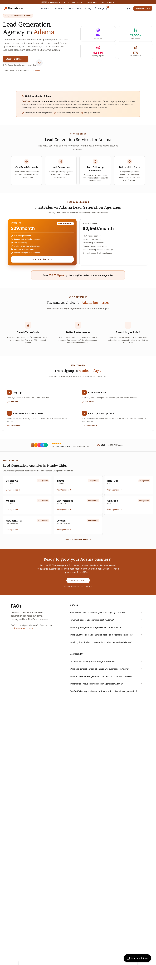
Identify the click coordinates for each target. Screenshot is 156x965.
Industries (59, 8)
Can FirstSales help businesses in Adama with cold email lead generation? (103, 691)
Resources (74, 8)
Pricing (88, 8)
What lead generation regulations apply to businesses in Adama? (99, 669)
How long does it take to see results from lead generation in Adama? (101, 642)
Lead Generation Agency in (21, 70)
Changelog (103, 8)
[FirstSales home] (13, 8)
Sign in (128, 8)
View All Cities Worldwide (76, 539)
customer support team (22, 628)
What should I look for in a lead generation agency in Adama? (97, 612)
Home (5, 70)
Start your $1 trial (143, 8)
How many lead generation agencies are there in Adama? (96, 627)
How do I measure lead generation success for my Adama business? (101, 676)
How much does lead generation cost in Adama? (92, 620)
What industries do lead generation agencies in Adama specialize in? (101, 634)
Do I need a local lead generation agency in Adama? (93, 661)
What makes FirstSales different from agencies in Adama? (96, 683)
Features (44, 8)
